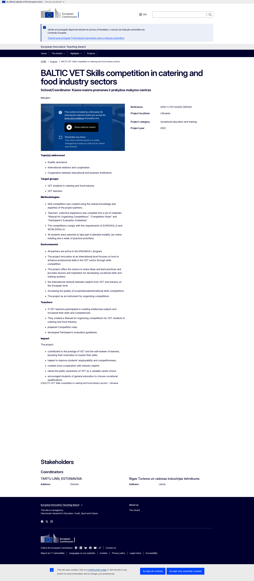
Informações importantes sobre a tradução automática (98, 38)
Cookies (103, 553)
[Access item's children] (65, 53)
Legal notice (135, 553)
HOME (43, 61)
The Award (57, 53)
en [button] (145, 14)
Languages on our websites (82, 553)
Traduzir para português (59, 38)
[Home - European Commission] (62, 13)
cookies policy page (96, 569)
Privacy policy (118, 553)
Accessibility (152, 553)
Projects (91, 53)
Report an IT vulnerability (53, 553)
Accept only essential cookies (185, 571)
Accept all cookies (153, 571)
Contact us (111, 548)
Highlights (74, 53)
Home (44, 53)
